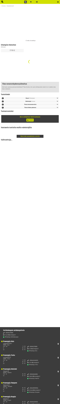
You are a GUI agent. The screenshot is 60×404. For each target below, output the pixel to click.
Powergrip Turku (9, 355)
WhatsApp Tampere (34, 392)
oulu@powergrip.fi (33, 348)
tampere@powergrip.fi (34, 390)
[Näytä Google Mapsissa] (58, 344)
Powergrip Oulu (8, 341)
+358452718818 (9, 332)
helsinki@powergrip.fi (34, 376)
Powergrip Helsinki (10, 369)
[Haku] (25, 2)
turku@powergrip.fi (34, 362)
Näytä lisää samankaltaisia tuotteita (30, 136)
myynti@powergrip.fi (10, 335)
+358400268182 (33, 374)
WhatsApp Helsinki (34, 378)
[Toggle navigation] (58, 2)
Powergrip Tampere (10, 383)
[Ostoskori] (31, 1)
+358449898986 (33, 388)
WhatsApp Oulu (33, 351)
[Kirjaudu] (37, 1)
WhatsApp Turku (33, 364)
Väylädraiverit (10, 6)
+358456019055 (33, 402)
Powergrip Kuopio (9, 397)
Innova (4, 6)
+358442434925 (33, 360)
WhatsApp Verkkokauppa (11, 337)
